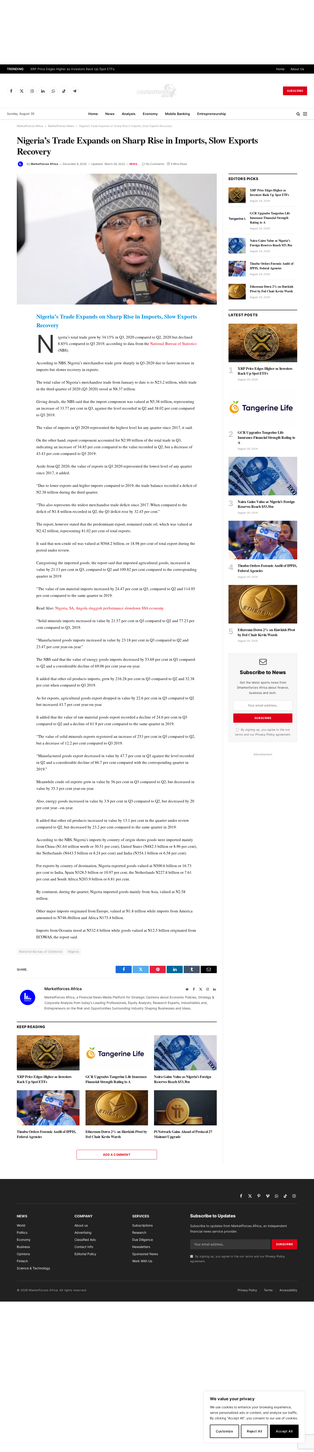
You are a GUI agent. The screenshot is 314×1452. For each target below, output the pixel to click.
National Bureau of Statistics (173, 343)
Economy (150, 114)
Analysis (128, 114)
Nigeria (73, 951)
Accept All (284, 1431)
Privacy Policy (265, 734)
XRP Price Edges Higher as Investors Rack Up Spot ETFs (72, 69)
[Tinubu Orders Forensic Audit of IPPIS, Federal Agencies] (48, 1107)
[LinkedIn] (6, 347)
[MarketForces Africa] (157, 91)
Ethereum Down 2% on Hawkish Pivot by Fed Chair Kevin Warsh (116, 1134)
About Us (297, 69)
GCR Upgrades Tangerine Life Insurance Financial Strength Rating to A (116, 1079)
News (109, 114)
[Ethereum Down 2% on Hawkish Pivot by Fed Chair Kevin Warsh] (117, 1107)
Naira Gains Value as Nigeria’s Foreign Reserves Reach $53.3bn (182, 1079)
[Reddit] (6, 390)
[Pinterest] (6, 358)
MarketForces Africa (30, 126)
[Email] (6, 369)
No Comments (155, 164)
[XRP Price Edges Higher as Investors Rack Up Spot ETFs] (48, 1052)
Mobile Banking (177, 114)
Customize (224, 1431)
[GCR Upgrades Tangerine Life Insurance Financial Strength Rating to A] (117, 1052)
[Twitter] (6, 337)
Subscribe (295, 90)
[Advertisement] (157, 32)
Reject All (254, 1431)
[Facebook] (6, 326)
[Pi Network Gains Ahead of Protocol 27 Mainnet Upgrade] (185, 1107)
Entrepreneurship (211, 114)
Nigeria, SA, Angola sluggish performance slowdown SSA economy (109, 608)
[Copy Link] (6, 421)
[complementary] (254, 1417)
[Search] (298, 114)
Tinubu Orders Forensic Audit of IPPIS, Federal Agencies (46, 1134)
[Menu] (305, 114)
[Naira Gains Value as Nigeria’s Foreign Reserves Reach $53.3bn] (185, 1052)
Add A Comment (117, 1154)
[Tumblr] (6, 379)
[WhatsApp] (6, 411)
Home (280, 69)
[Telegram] (6, 400)
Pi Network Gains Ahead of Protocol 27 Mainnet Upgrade (183, 1134)
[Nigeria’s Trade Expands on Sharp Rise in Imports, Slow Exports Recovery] (117, 239)
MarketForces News (61, 126)
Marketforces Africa (44, 164)
